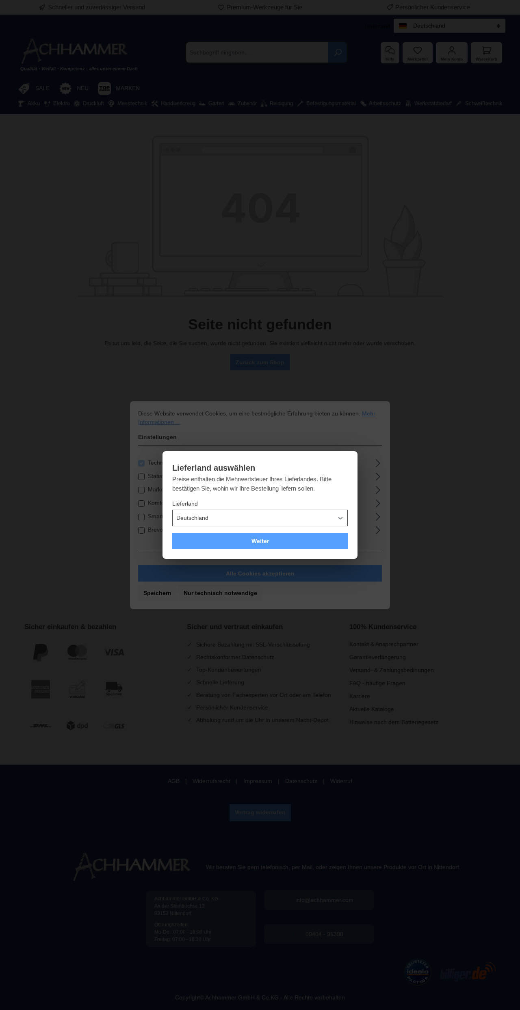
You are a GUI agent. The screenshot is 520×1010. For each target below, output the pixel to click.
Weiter (260, 541)
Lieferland (185, 503)
